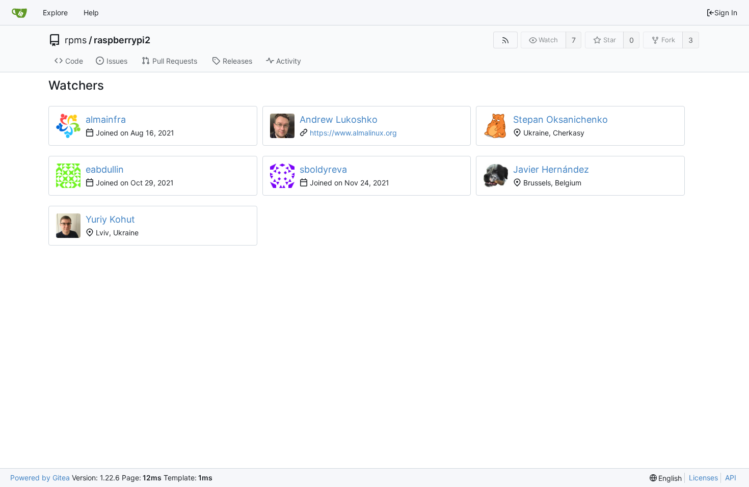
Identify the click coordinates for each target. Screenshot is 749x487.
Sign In (725, 12)
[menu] (666, 478)
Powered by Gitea (40, 477)
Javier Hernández (551, 169)
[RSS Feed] (505, 40)
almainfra (106, 119)
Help (91, 12)
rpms (76, 40)
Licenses (703, 477)
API (730, 477)
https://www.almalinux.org (353, 132)
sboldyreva (323, 169)
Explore (55, 12)
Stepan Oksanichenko (560, 119)
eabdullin (105, 169)
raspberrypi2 (122, 40)
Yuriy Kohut (110, 219)
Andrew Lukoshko (339, 119)
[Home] (19, 13)
